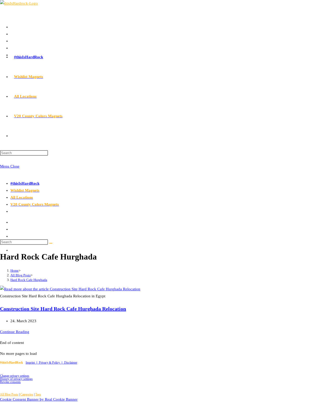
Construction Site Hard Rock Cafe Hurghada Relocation (63, 309)
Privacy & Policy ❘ (51, 362)
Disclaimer (70, 362)
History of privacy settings (16, 379)
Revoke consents (10, 382)
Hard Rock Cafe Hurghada (28, 280)
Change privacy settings (14, 376)
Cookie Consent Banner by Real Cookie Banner (39, 399)
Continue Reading (14, 332)
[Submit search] (51, 243)
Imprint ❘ (32, 362)
